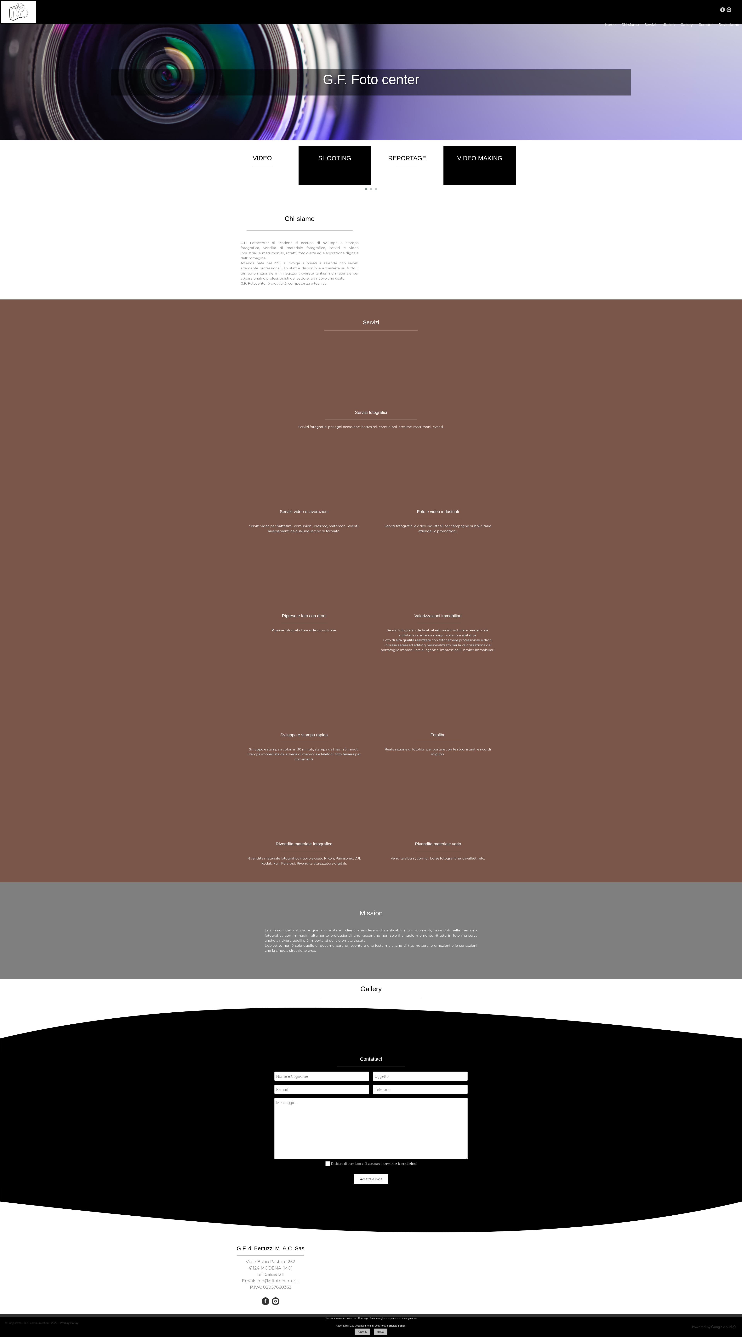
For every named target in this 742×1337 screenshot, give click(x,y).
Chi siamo (630, 25)
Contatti (706, 25)
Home (610, 25)
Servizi (650, 25)
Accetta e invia (371, 1179)
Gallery (687, 25)
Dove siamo (728, 25)
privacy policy (397, 1325)
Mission (668, 25)
